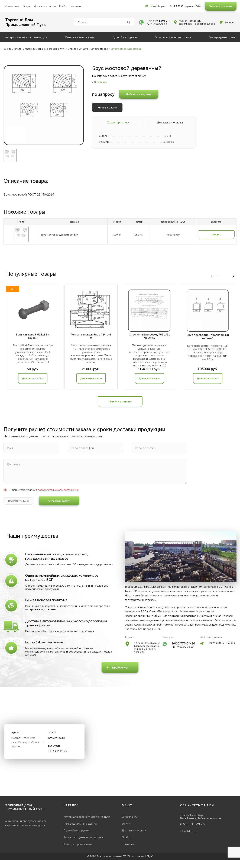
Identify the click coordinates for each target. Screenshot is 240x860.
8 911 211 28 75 (158, 21)
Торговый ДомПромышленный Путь (25, 22)
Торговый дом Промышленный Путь (24, 807)
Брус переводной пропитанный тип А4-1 (208, 336)
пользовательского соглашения (58, 490)
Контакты (75, 6)
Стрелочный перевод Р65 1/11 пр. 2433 (149, 336)
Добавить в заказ (33, 378)
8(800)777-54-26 (183, 643)
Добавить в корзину (138, 94)
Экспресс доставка (220, 6)
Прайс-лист (120, 667)
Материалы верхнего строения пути (26, 37)
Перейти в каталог (120, 401)
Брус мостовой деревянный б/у (59, 234)
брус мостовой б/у (133, 76)
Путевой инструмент (125, 37)
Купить (216, 234)
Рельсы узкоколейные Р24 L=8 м (91, 336)
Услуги (27, 6)
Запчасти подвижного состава (173, 37)
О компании (12, 6)
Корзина (229, 22)
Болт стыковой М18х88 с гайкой (33, 336)
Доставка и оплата (45, 6)
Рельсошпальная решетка (80, 37)
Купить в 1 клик (107, 107)
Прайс (62, 6)
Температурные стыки (222, 37)
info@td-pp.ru (158, 6)
